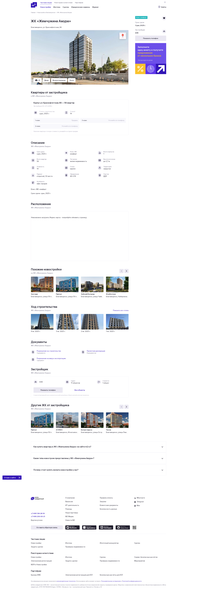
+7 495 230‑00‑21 (38, 516)
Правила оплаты (106, 498)
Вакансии (69, 502)
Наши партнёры (71, 513)
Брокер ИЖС (36, 575)
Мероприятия (139, 561)
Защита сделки (37, 547)
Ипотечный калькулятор (109, 543)
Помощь (68, 509)
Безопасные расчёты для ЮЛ (111, 575)
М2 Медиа (69, 516)
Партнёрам (79, 3)
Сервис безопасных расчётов (145, 557)
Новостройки (36, 543)
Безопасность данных (108, 509)
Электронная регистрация (41, 561)
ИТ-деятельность (72, 505)
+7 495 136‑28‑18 (38, 513)
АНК (136, 33)
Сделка (137, 543)
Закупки (103, 502)
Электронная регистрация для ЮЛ (79, 575)
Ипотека (68, 543)
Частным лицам (46, 3)
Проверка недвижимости (75, 547)
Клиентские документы (109, 505)
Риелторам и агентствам (63, 3)
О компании (70, 498)
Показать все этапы (121, 310)
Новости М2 (70, 520)
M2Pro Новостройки (39, 565)
